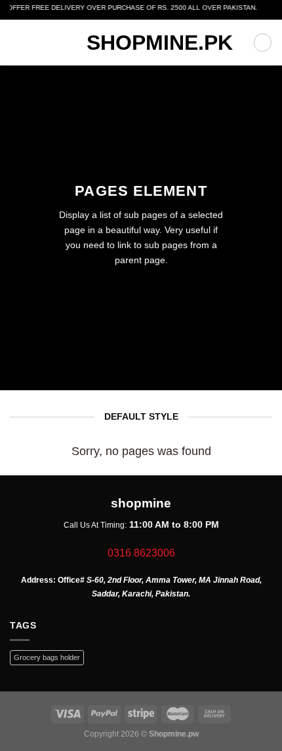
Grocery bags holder (47, 657)
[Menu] (17, 43)
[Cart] (263, 42)
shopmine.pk (141, 42)
